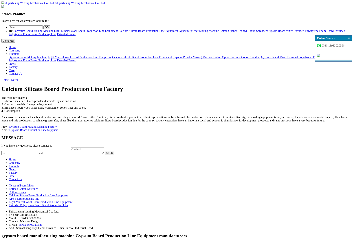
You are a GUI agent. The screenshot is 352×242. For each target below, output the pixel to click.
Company (14, 50)
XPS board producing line (24, 198)
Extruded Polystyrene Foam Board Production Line (38, 205)
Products (14, 53)
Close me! (8, 40)
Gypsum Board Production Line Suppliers (33, 130)
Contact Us (15, 73)
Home (12, 47)
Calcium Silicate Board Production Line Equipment (148, 30)
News (12, 63)
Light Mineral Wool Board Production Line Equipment (86, 30)
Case (11, 70)
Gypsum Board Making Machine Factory (33, 126)
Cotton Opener (228, 30)
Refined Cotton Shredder (252, 30)
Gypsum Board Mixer (280, 30)
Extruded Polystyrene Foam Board (314, 30)
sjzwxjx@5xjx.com (30, 224)
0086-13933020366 (333, 45)
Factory (13, 67)
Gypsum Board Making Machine (34, 30)
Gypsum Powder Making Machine (199, 30)
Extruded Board (66, 34)
